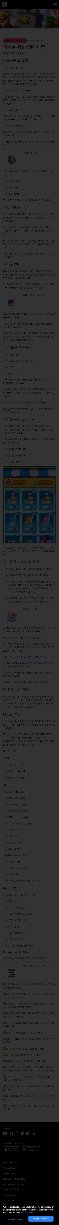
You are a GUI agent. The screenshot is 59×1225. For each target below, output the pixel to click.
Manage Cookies (15, 1219)
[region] (29, 1213)
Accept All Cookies (41, 1218)
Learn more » (27, 1212)
